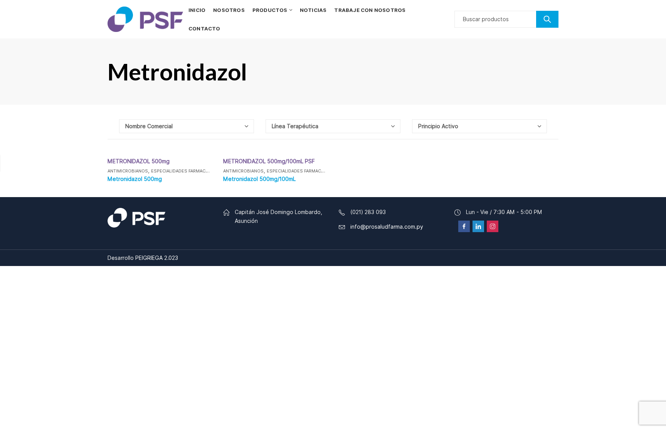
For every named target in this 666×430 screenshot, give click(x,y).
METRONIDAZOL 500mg (139, 161)
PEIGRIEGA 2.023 (156, 258)
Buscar (547, 19)
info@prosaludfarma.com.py (386, 227)
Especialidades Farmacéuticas (187, 171)
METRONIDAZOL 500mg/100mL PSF (269, 161)
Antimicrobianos (128, 171)
